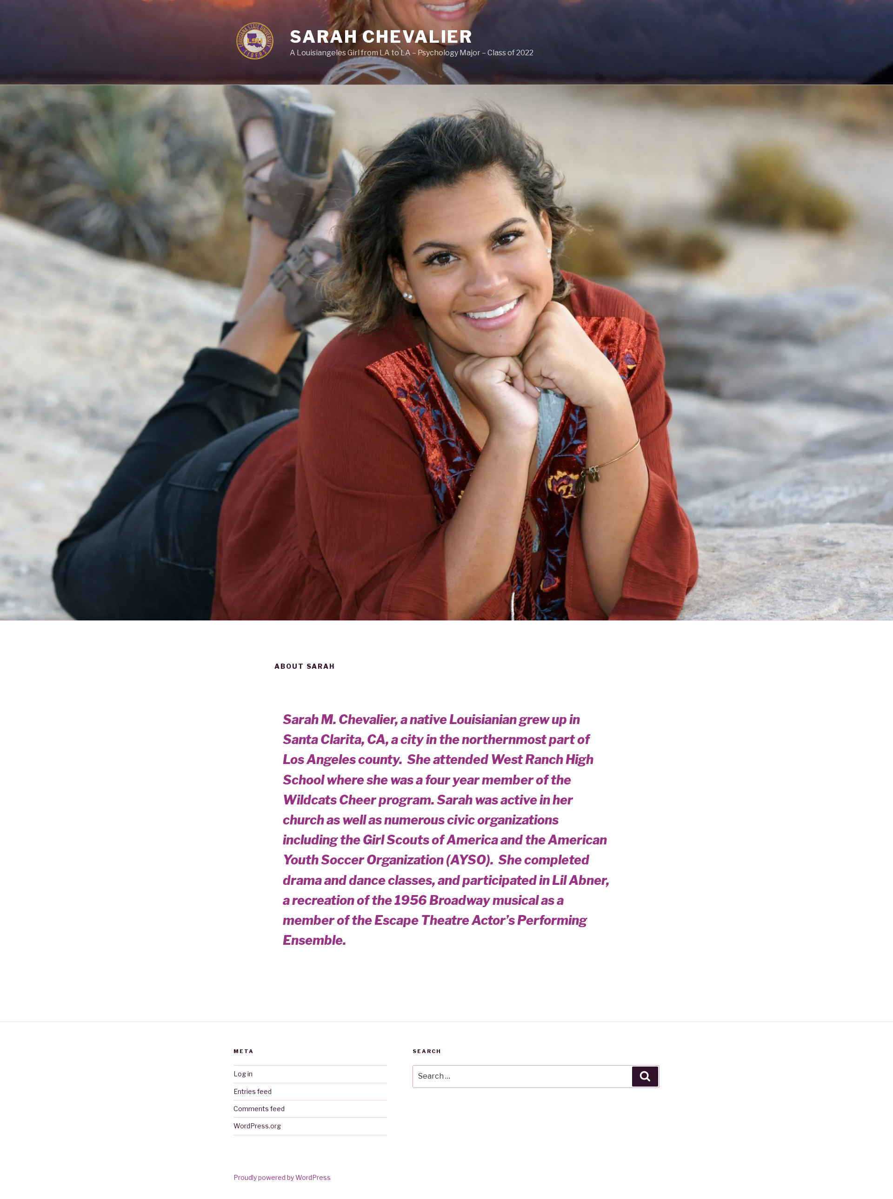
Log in (243, 1074)
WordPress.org (257, 1126)
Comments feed (259, 1109)
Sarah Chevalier (381, 36)
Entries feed (252, 1091)
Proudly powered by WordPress (282, 1177)
